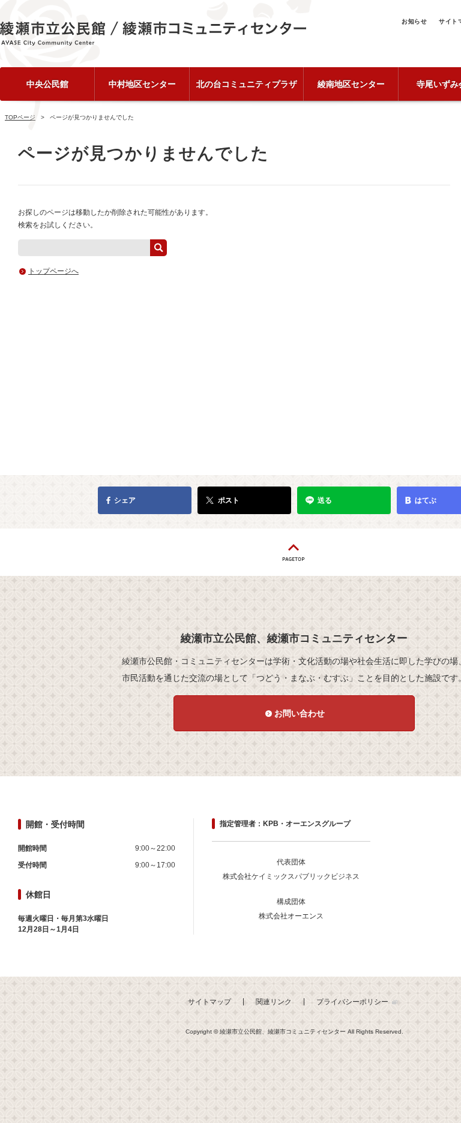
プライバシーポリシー (352, 1002)
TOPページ (20, 117)
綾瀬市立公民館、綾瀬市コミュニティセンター (153, 33)
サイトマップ (209, 1002)
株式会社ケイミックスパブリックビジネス (291, 876)
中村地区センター (142, 84)
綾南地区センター (351, 84)
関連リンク (274, 1002)
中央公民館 (47, 84)
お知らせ (414, 21)
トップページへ (53, 271)
